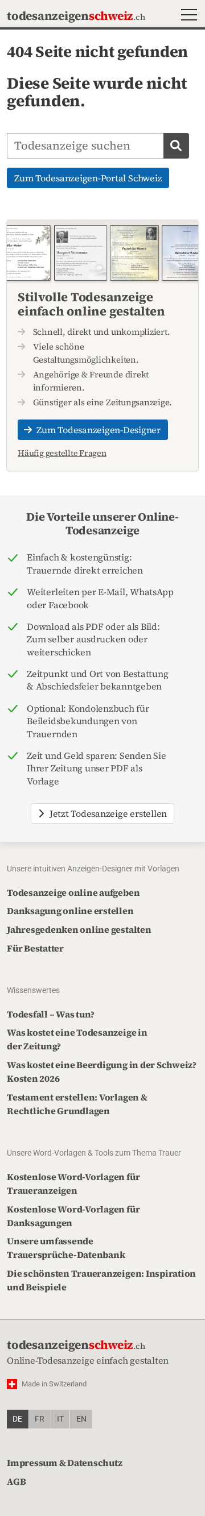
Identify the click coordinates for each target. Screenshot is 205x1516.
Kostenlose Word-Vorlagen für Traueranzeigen (73, 1183)
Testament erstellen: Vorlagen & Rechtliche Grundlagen (77, 1104)
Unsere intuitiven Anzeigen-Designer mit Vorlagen (93, 868)
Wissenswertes (33, 990)
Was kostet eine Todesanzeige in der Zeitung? (77, 1039)
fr (39, 1419)
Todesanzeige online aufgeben (73, 892)
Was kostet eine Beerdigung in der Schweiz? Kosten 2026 (101, 1071)
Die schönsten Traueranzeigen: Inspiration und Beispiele (101, 1280)
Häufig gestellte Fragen (62, 453)
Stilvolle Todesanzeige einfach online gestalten (91, 303)
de (17, 1419)
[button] (186, 16)
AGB (16, 1481)
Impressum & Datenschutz (64, 1462)
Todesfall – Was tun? (51, 1014)
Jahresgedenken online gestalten (79, 929)
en (81, 1419)
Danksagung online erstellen (70, 910)
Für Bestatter (35, 948)
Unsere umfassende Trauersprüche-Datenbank (66, 1248)
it (60, 1419)
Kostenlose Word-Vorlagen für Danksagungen (73, 1216)
